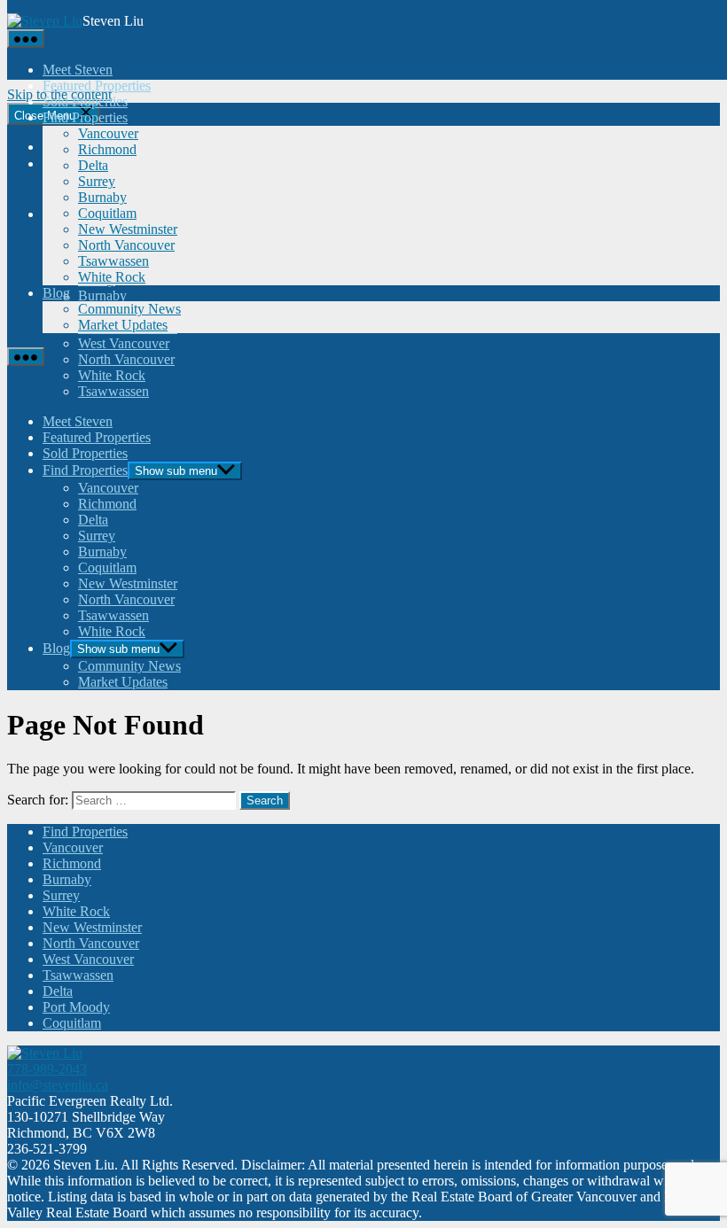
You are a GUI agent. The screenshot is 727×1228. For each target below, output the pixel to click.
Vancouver (108, 133)
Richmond (107, 149)
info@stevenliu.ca (57, 1084)
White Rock (111, 276)
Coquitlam (107, 213)
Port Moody (76, 1006)
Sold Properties (85, 101)
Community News (129, 308)
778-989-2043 (47, 1068)
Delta (93, 165)
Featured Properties (97, 85)
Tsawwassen (113, 260)
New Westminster (127, 229)
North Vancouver (126, 245)
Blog (56, 292)
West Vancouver (88, 959)
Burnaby (102, 197)
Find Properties (85, 117)
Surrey (96, 181)
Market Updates (123, 324)
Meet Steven (78, 69)
